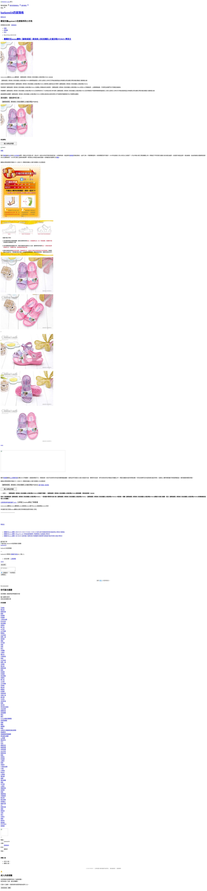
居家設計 (13, 25)
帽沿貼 (3, 609)
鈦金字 (3, 772)
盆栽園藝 (3, 712)
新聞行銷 (3, 807)
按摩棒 (3, 790)
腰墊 (2, 724)
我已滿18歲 (4, 887)
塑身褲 (3, 822)
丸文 (9, 155)
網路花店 (3, 745)
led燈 (2, 768)
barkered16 (3, 545)
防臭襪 (3, 617)
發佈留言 (3, 574)
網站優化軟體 (4, 736)
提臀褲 (3, 826)
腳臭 (2, 613)
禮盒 (57, 157)
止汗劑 (3, 629)
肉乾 (2, 646)
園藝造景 (3, 711)
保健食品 (3, 693)
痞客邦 (13, 554)
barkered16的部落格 (12, 12)
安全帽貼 (3, 623)
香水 (2, 814)
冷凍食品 (3, 656)
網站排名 (3, 740)
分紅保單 (3, 709)
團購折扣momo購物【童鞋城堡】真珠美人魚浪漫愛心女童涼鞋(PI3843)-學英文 (37, 39)
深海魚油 (3, 701)
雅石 (2, 714)
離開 (9, 887)
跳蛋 (2, 792)
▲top (2, 561)
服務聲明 (119, 868)
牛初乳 (3, 699)
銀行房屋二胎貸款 (44, 485)
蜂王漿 (3, 697)
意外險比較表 (4, 707)
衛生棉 (3, 797)
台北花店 (3, 751)
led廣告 (3, 770)
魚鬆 (2, 150)
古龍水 (3, 816)
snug (2, 445)
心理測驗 (13, 558)
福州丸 (3, 654)
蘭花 (2, 716)
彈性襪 (3, 776)
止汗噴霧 (3, 631)
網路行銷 (3, 803)
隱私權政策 (112, 868)
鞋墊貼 (3, 633)
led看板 (3, 774)
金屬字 (3, 764)
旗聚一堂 (3, 637)
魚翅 (2, 658)
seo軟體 (3, 738)
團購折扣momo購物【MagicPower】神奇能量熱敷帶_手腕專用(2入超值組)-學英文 (27, 534)
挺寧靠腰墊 (4, 720)
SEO (2, 741)
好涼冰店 (3, 621)
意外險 (3, 705)
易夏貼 (3, 625)
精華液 (3, 811)
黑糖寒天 (3, 732)
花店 (2, 743)
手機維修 (3, 796)
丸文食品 (16, 155)
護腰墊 (3, 726)
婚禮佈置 (3, 747)
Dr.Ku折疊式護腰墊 (6, 718)
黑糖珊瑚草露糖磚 (6, 734)
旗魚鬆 (71, 155)
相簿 (5, 28)
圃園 (2, 818)
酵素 (2, 703)
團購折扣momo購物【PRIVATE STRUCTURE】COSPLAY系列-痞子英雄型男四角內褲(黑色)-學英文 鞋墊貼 (34, 532)
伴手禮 (3, 642)
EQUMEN (3, 824)
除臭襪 (5, 477)
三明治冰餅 (4, 619)
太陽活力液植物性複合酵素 (8, 730)
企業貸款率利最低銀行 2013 (8, 502)
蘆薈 (2, 809)
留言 (16, 554)
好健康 (3, 691)
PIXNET (91, 868)
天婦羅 (3, 650)
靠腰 (2, 722)
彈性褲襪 (3, 780)
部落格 (6, 30)
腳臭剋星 (15, 477)
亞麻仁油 (3, 695)
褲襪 (2, 778)
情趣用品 (3, 788)
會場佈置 (3, 749)
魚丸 (2, 648)
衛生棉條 (3, 799)
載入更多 (3, 564)
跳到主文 (3, 17)
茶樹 (2, 813)
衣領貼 (3, 608)
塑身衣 (3, 820)
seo (1, 805)
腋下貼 (3, 627)
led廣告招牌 (4, 766)
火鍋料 (3, 652)
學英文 (3, 524)
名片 (5, 32)
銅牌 (2, 762)
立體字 (3, 761)
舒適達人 (3, 801)
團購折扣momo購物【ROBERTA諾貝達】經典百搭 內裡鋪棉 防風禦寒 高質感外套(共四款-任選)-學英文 (33, 536)
